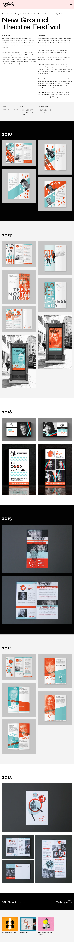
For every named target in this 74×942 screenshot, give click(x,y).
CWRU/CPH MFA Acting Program (45, 933)
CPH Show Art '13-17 (9, 933)
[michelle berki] (8, 4)
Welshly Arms (24, 933)
